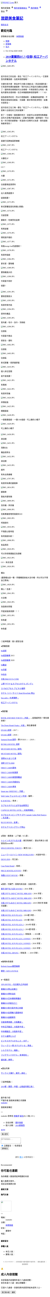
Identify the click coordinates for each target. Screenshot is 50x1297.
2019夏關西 (20, 1125)
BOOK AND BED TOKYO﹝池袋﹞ (15, 718)
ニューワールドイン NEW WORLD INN (17, 855)
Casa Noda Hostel (7, 866)
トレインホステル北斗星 (11, 841)
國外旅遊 (19, 1123)
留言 (22, 1116)
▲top (3, 1130)
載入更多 (5, 1134)
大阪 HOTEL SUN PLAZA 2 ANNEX (16, 943)
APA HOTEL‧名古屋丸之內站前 (14, 984)
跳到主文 (4, 25)
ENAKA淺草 (6, 730)
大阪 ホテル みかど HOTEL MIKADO (16, 898)
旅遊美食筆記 (12, 18)
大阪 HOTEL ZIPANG (10, 953)
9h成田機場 (5, 656)
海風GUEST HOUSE (9, 875)
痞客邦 (16, 1116)
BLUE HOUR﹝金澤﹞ (10, 822)
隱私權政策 (41, 1262)
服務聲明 (25, 1264)
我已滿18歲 (6, 1292)
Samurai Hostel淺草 (8, 740)
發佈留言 (5, 1148)
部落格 (8, 44)
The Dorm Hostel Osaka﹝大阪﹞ (13, 725)
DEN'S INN (5, 859)
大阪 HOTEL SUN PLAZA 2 (12, 929)
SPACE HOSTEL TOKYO (11, 848)
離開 (13, 1292)
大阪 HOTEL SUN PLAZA (11, 915)
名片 (7, 47)
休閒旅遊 (20, 36)
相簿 (7, 41)
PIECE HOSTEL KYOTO (11, 871)
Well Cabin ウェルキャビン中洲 (13, 796)
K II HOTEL (6, 801)
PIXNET (10, 1262)
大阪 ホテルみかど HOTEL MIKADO (16, 903)
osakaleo (4, 1103)
